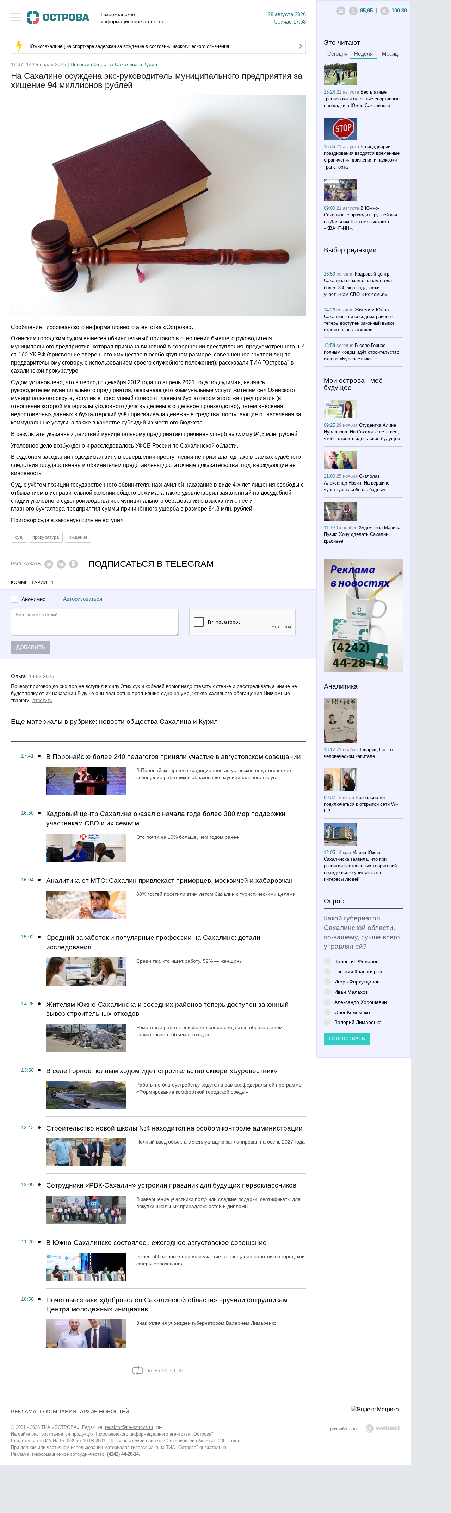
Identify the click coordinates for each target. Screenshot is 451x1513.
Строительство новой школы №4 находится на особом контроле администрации (174, 1128)
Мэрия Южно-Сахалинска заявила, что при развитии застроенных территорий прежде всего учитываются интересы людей (360, 866)
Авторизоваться (82, 599)
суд (19, 537)
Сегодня (337, 54)
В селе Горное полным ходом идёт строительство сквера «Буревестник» (161, 1071)
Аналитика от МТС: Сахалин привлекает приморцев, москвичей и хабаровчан (169, 880)
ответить (42, 700)
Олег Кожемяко (352, 1012)
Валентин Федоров (356, 961)
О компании (58, 1411)
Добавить (30, 647)
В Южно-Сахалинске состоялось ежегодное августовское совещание (156, 1242)
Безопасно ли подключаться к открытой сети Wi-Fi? (361, 804)
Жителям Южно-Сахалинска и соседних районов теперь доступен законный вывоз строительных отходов (167, 1009)
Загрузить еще (165, 1370)
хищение (78, 537)
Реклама (23, 1411)
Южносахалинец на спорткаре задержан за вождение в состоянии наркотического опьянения (129, 46)
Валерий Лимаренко (358, 1022)
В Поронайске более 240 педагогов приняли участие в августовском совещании (173, 756)
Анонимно (33, 599)
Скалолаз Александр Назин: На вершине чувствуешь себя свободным (356, 483)
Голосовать (347, 1039)
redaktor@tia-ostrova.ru (129, 1427)
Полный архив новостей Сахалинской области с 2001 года (176, 1440)
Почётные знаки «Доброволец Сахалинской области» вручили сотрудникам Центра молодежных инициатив (167, 1304)
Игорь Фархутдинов (356, 981)
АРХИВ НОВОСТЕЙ (104, 1411)
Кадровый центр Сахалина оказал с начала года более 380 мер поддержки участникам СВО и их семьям (165, 818)
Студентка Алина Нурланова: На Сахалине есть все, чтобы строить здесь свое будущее (362, 432)
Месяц (390, 54)
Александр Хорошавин (360, 1002)
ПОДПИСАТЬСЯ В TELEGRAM (151, 563)
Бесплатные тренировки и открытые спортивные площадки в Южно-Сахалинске (362, 98)
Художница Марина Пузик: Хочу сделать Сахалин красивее (362, 534)
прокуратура (45, 537)
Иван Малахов (351, 991)
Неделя (363, 54)
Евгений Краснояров (358, 971)
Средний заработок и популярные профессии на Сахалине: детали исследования (153, 942)
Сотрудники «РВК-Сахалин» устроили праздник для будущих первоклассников (171, 1185)
